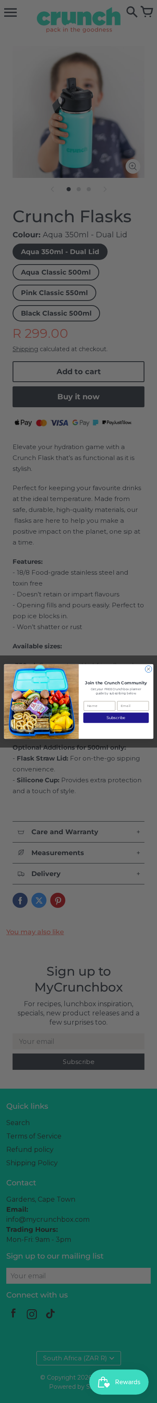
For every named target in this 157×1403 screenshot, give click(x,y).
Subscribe (115, 717)
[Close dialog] (148, 669)
